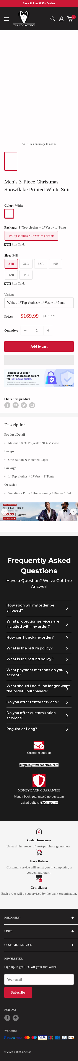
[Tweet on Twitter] (24, 405)
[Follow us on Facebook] (7, 1018)
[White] (9, 214)
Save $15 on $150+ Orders (39, 3)
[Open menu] (6, 19)
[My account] (61, 18)
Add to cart (39, 346)
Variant (9, 294)
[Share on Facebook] (7, 405)
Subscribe (18, 992)
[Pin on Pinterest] (16, 405)
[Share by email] (32, 405)
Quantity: (11, 330)
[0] (70, 18)
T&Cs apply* (49, 802)
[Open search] (52, 18)
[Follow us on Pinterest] (16, 1018)
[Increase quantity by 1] (48, 330)
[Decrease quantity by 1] (25, 330)
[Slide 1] (37, 517)
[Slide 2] (41, 518)
